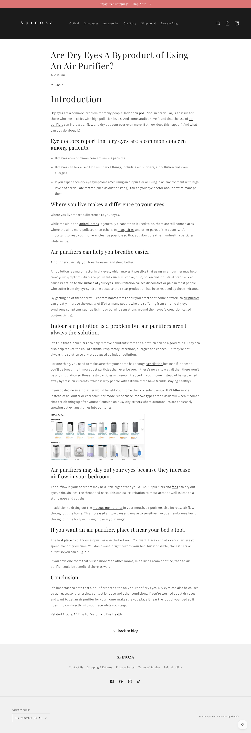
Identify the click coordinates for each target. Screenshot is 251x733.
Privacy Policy (125, 667)
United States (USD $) (28, 718)
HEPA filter (172, 390)
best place (64, 540)
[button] (218, 23)
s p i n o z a (212, 716)
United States (89, 224)
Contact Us (76, 667)
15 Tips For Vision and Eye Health (98, 614)
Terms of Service (149, 667)
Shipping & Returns (99, 667)
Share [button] (59, 85)
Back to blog (128, 630)
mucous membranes (108, 507)
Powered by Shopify (229, 716)
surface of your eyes (98, 283)
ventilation (154, 364)
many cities (125, 229)
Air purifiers (59, 262)
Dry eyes (57, 113)
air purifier (191, 298)
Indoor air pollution (138, 113)
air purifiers (78, 343)
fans (175, 487)
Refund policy (173, 667)
